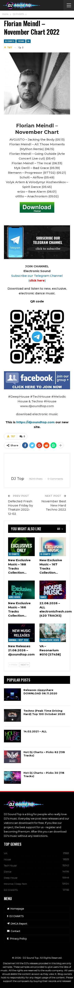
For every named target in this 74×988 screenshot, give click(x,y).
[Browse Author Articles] (37, 465)
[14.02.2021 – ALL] (12, 736)
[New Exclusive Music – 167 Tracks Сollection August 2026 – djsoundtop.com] (52, 546)
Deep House (10, 877)
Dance (43, 597)
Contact (15, 931)
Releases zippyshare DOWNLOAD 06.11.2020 (40, 691)
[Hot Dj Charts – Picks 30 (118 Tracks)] (12, 777)
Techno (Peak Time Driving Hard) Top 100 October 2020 (44, 712)
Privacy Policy (18, 938)
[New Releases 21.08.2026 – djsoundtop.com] (21, 633)
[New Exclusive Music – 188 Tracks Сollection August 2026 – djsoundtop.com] (21, 546)
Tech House (10, 865)
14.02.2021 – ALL (35, 731)
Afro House (14, 597)
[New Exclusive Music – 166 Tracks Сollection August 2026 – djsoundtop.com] (21, 590)
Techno (21, 41)
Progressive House (49, 640)
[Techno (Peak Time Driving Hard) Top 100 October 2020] (12, 715)
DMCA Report (19, 923)
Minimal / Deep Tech (18, 640)
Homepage (17, 908)
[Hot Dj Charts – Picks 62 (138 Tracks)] (12, 756)
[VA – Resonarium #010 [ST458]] (52, 633)
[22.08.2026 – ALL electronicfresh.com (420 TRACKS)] (52, 590)
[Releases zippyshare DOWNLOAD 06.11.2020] (12, 694)
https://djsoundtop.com (35, 422)
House (7, 859)
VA (28, 41)
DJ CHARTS (9, 41)
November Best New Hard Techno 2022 (53, 505)
